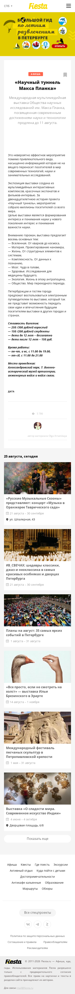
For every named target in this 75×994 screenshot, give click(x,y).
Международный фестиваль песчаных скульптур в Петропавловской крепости (30, 752)
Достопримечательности (37, 876)
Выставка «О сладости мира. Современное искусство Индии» (33, 811)
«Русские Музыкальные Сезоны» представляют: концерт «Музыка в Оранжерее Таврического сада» (35, 502)
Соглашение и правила (22, 942)
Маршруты (30, 888)
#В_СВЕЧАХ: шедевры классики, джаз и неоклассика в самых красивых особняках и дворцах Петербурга (33, 572)
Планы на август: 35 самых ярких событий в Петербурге (34, 632)
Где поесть (42, 864)
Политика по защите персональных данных (37, 936)
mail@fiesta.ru (25, 988)
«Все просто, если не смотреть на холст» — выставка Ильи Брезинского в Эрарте (34, 691)
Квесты (26, 864)
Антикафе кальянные (26, 882)
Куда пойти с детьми (51, 870)
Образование (54, 882)
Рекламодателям (37, 948)
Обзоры (47, 888)
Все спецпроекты (37, 912)
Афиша (36, 73)
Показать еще (37, 838)
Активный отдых (21, 870)
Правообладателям (55, 942)
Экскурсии (61, 864)
